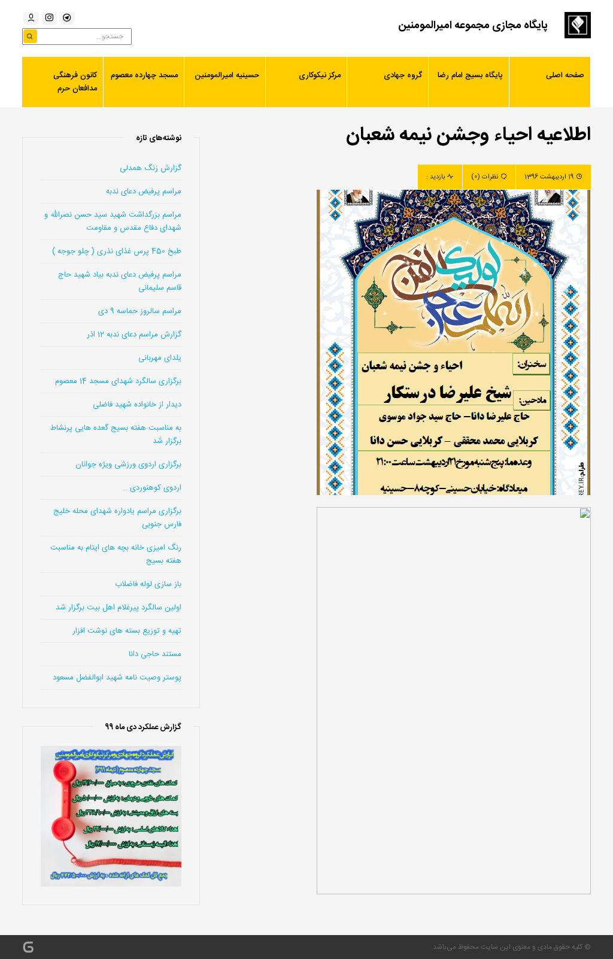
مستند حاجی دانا (155, 654)
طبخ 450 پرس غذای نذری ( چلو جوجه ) (116, 251)
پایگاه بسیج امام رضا (470, 75)
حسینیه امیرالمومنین (227, 75)
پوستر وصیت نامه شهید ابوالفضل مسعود (117, 677)
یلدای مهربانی (159, 358)
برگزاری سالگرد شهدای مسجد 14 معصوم (118, 381)
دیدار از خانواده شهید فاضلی (137, 404)
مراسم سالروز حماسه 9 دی (139, 311)
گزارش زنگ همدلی (150, 168)
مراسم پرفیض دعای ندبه (143, 191)
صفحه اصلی (565, 75)
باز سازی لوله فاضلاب (148, 584)
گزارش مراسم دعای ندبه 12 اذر (134, 334)
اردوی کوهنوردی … (151, 487)
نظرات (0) (484, 177)
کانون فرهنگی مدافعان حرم (75, 82)
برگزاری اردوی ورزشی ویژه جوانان (128, 464)
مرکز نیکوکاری (320, 75)
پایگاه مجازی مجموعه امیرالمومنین (473, 26)
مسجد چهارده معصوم (144, 75)
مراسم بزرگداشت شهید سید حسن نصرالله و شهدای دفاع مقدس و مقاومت (112, 221)
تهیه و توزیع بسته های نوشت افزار (126, 631)
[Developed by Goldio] (28, 947)
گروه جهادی (403, 75)
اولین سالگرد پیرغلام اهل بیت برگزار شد (118, 607)
